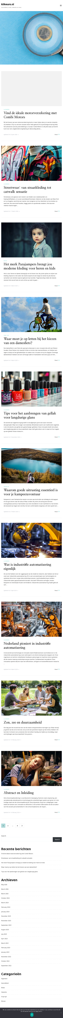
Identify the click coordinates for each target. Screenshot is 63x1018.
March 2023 (4, 943)
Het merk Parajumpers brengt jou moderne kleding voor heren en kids (23, 863)
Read (56, 134)
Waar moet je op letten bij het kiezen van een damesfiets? (19, 867)
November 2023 (6, 921)
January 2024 (5, 912)
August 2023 (5, 929)
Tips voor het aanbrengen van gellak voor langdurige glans (19, 872)
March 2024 (4, 903)
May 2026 (4, 885)
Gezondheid (5, 983)
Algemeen (6, 109)
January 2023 (5, 952)
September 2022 (6, 966)
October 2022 (5, 961)
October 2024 (5, 898)
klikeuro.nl (7, 4)
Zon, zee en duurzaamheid (23, 722)
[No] (61, 1014)
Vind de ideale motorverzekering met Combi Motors (17, 854)
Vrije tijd (6, 335)
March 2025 (4, 894)
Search (3, 836)
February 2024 (5, 907)
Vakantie (6, 486)
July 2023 (4, 934)
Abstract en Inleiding (19, 793)
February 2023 (5, 948)
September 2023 (6, 925)
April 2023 (4, 939)
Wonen (3, 1001)
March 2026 (4, 889)
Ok (32, 1014)
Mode (5, 260)
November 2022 (6, 957)
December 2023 (6, 916)
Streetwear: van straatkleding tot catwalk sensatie (16, 858)
